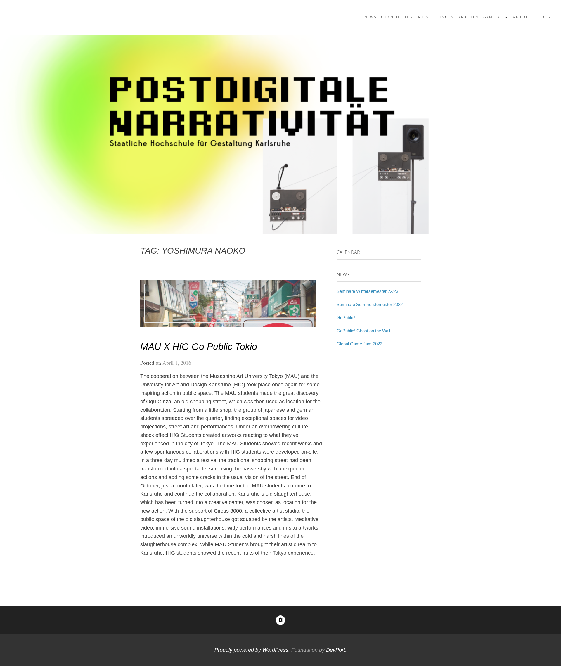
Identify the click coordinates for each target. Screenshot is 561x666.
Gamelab (493, 17)
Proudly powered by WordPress (251, 650)
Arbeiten (468, 17)
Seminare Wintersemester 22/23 (367, 291)
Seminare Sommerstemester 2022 (370, 304)
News (370, 17)
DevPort (335, 650)
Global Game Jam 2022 (359, 343)
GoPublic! (346, 317)
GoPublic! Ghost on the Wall (363, 330)
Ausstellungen (436, 17)
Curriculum (394, 17)
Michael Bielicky (531, 17)
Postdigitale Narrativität (68, 13)
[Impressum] (280, 620)
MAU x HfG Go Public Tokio (198, 346)
